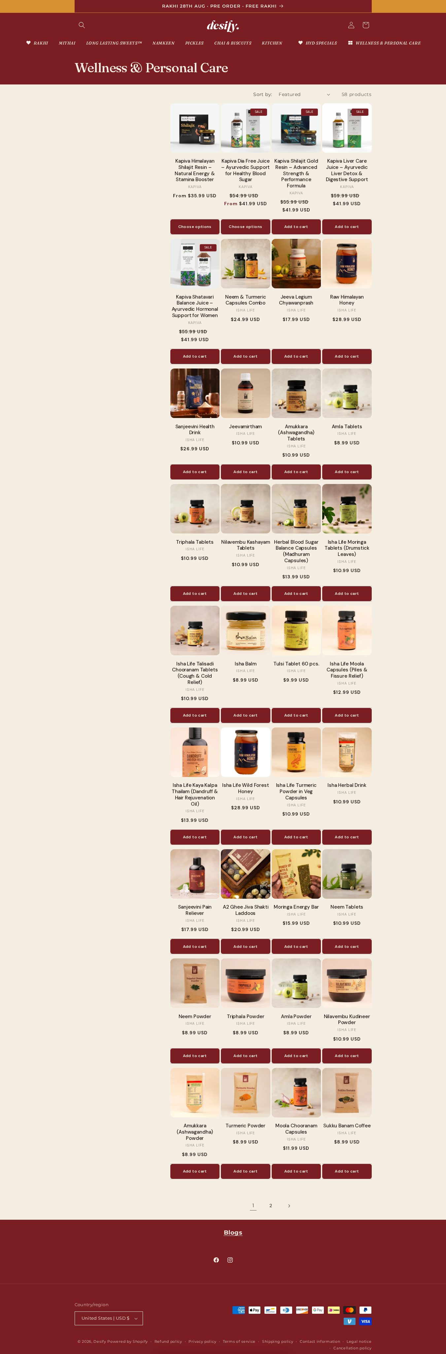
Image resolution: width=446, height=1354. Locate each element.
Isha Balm (246, 664)
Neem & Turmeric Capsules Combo (245, 300)
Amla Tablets (347, 427)
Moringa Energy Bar (296, 907)
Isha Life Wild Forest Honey (245, 788)
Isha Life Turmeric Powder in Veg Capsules (296, 791)
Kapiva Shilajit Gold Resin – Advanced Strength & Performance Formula (296, 173)
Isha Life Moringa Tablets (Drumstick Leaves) (347, 548)
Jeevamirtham (245, 427)
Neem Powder (195, 1017)
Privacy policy (202, 1341)
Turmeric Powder (245, 1126)
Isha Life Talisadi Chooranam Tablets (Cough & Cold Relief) (195, 673)
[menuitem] (36, 43)
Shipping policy (277, 1341)
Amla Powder (296, 1017)
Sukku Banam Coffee (346, 1126)
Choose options (195, 226)
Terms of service (239, 1341)
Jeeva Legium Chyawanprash (296, 300)
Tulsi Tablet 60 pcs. (296, 664)
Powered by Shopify (127, 1341)
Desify (99, 1341)
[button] (82, 25)
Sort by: (262, 94)
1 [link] (253, 1205)
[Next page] (289, 1206)
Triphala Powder (245, 1017)
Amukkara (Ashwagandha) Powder (195, 1132)
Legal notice (359, 1341)
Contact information (320, 1341)
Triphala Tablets (195, 542)
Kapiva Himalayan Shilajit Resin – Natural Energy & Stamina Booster (195, 170)
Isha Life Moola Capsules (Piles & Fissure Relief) (346, 670)
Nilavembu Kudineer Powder (347, 1020)
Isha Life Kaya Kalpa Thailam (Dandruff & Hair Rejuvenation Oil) (195, 794)
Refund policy (168, 1341)
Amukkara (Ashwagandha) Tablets (296, 433)
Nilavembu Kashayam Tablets (245, 545)
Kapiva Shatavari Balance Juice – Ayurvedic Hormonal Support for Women (195, 306)
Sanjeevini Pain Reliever (195, 910)
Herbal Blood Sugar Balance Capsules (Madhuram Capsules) (296, 551)
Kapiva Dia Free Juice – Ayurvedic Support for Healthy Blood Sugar (245, 170)
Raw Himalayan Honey (347, 300)
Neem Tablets (346, 907)
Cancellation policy (352, 1348)
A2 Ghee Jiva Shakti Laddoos (245, 910)
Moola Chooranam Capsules (296, 1129)
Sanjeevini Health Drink (195, 430)
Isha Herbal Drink (346, 785)
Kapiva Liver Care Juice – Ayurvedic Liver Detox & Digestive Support (347, 170)
